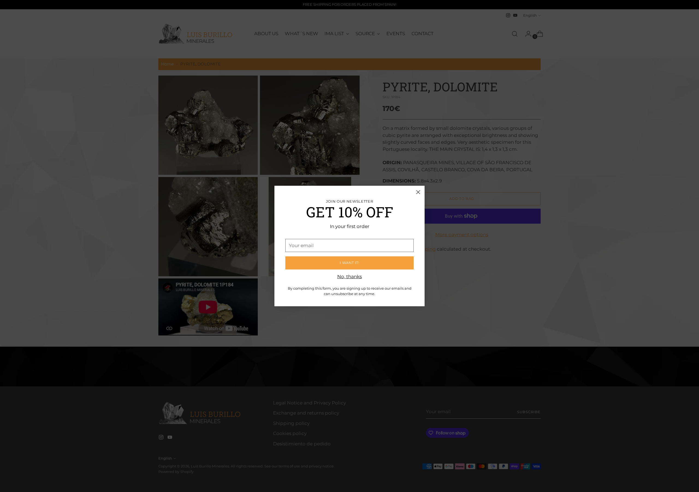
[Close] (418, 192)
